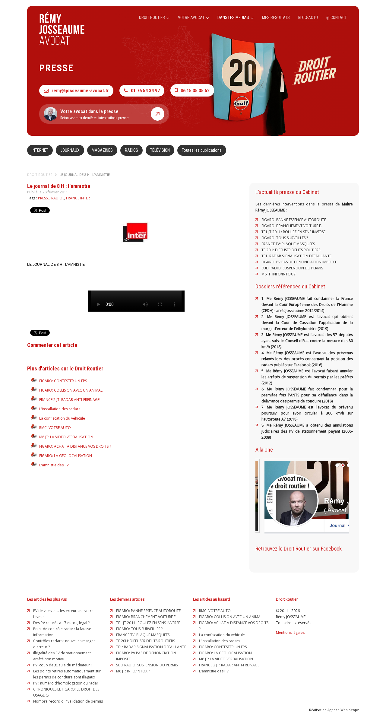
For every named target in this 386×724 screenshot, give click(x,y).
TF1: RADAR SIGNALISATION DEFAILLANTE (296, 256)
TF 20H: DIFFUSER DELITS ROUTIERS (290, 249)
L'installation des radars (59, 408)
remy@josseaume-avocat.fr (80, 91)
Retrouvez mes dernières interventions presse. (94, 114)
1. (264, 298)
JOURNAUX (70, 150)
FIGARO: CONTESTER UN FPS (63, 380)
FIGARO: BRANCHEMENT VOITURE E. (291, 225)
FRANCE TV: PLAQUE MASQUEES (288, 243)
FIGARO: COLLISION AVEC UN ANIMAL (71, 390)
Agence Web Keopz (343, 709)
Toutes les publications (202, 150)
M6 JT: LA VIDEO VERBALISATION (66, 437)
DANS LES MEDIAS (233, 17)
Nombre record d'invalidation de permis (68, 701)
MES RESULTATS (276, 17)
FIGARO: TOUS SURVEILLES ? (284, 237)
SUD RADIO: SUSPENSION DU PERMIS (292, 268)
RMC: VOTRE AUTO (55, 427)
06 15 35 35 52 (195, 91)
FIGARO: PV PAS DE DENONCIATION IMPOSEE (299, 262)
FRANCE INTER (78, 198)
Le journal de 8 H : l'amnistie (84, 174)
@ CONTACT (336, 17)
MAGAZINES (102, 150)
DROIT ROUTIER (152, 17)
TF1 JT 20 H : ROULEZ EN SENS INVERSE (293, 231)
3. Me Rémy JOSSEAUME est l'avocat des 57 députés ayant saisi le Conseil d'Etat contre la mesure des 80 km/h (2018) (307, 340)
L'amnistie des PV (54, 465)
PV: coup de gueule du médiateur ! (62, 665)
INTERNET (40, 150)
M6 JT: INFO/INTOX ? (278, 274)
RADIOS (131, 150)
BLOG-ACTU (308, 17)
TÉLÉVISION (160, 150)
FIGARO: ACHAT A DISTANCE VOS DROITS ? (75, 446)
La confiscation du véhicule (62, 418)
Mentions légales (290, 632)
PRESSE (43, 198)
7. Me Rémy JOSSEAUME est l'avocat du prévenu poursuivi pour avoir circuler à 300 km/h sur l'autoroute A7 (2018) (307, 413)
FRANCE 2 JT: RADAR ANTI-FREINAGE (69, 399)
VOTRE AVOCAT (191, 17)
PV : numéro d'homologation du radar (65, 683)
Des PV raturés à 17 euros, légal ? (61, 622)
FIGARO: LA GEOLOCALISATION (65, 455)
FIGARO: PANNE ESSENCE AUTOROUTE (293, 219)
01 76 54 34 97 (145, 91)
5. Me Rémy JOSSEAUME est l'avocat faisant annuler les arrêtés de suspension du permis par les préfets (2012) (307, 377)
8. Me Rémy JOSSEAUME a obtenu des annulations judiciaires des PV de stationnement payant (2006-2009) (307, 431)
